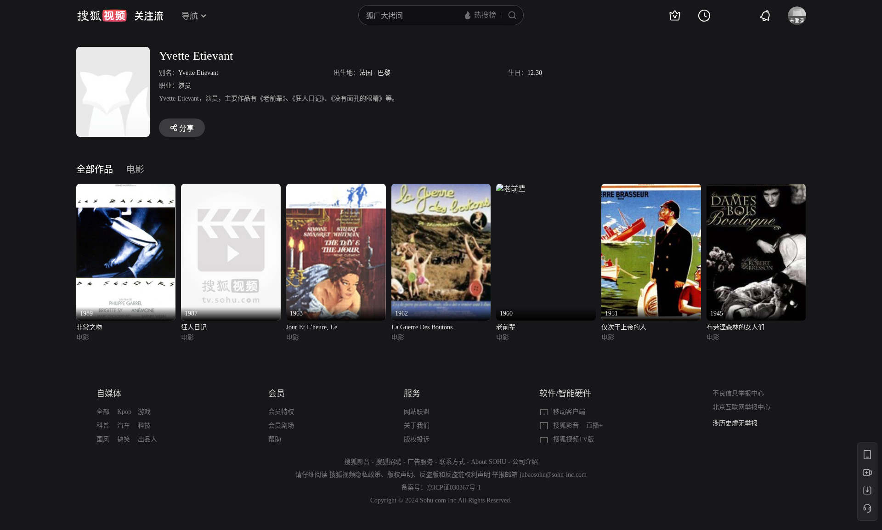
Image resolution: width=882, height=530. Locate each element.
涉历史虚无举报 (735, 423)
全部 (102, 411)
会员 (276, 393)
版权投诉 (417, 439)
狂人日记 (194, 327)
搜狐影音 (566, 425)
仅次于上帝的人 (623, 327)
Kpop (124, 411)
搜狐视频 (102, 15)
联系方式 (452, 461)
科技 (144, 425)
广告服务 (420, 461)
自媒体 (108, 393)
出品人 (147, 439)
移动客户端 (569, 411)
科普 (102, 425)
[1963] (336, 189)
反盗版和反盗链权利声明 (454, 474)
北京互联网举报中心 (741, 407)
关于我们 (417, 425)
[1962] (441, 189)
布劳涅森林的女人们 (735, 327)
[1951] (651, 189)
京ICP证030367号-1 (454, 487)
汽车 (123, 425)
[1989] (126, 189)
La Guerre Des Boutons (421, 327)
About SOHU (488, 461)
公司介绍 (525, 461)
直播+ (594, 425)
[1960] (511, 189)
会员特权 (281, 411)
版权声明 (400, 474)
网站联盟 (417, 411)
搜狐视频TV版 (573, 439)
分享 (186, 128)
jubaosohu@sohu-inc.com (553, 474)
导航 (189, 16)
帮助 (274, 439)
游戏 (144, 411)
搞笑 (123, 439)
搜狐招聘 (388, 461)
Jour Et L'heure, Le (311, 327)
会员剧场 (281, 425)
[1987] (231, 189)
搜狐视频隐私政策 (355, 474)
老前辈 (505, 327)
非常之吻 (89, 327)
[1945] (756, 189)
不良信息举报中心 (738, 393)
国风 (102, 439)
